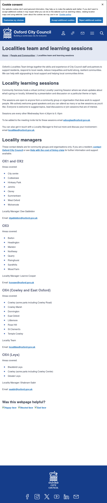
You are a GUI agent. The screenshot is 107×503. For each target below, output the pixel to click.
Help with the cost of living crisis (47, 150)
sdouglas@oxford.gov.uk (76, 120)
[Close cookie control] (102, 4)
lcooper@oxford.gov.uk (21, 282)
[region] (53, 13)
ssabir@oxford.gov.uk (20, 389)
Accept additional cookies (63, 20)
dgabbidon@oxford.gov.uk (23, 218)
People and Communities (22, 55)
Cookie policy (65, 14)
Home (5, 55)
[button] (9, 407)
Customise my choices (14, 20)
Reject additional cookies (90, 20)
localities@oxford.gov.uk (21, 130)
